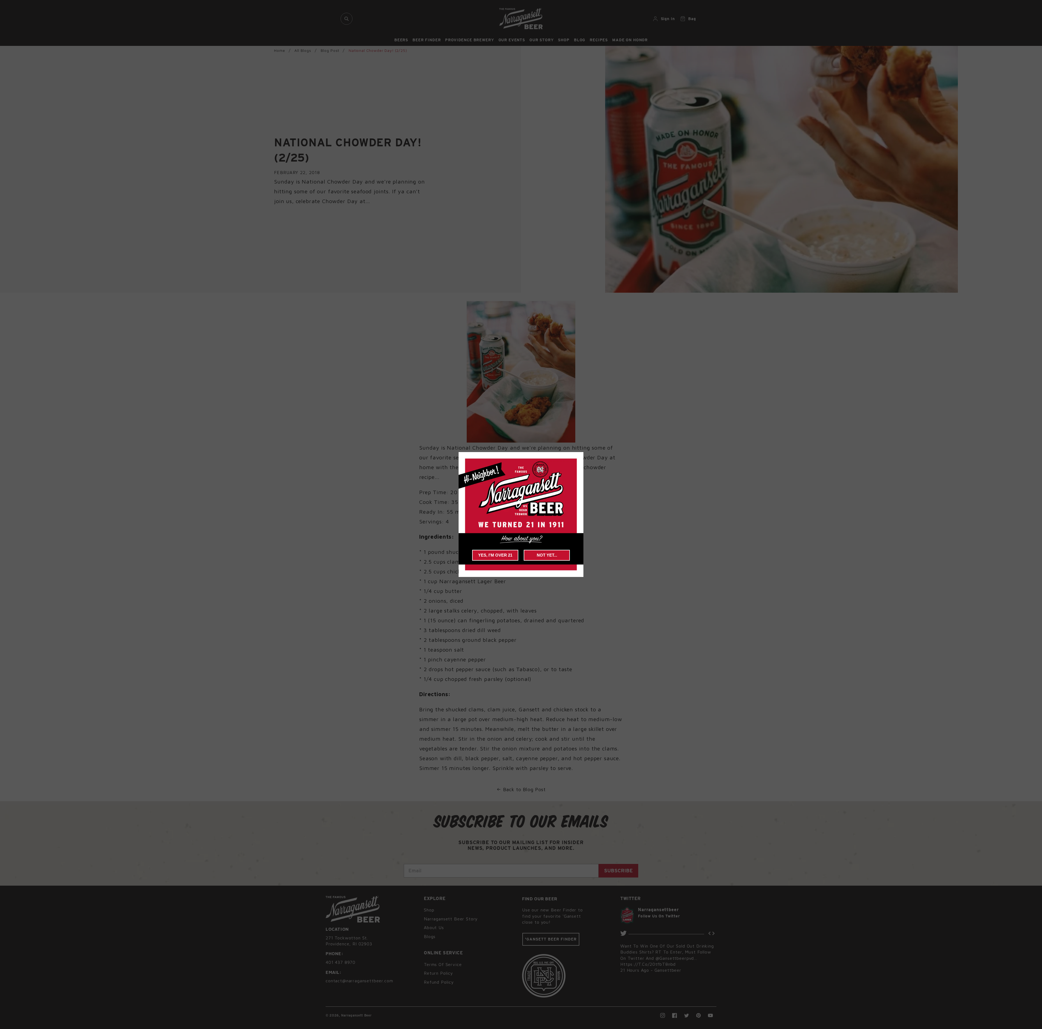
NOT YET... (547, 555)
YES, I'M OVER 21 (495, 555)
